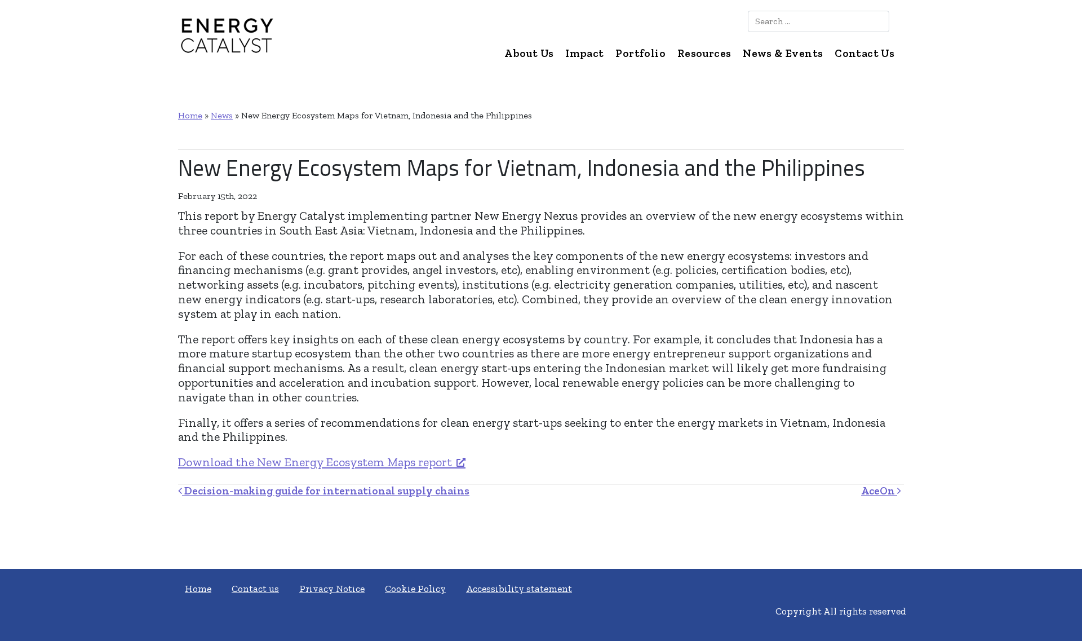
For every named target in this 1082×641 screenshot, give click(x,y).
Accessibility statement (519, 588)
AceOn (879, 490)
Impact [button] (584, 53)
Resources (704, 53)
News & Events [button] (783, 53)
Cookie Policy (415, 588)
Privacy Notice (332, 588)
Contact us (255, 588)
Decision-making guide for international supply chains (325, 490)
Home (190, 115)
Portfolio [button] (640, 53)
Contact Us (864, 53)
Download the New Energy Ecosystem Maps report (315, 462)
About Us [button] (528, 53)
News (222, 115)
